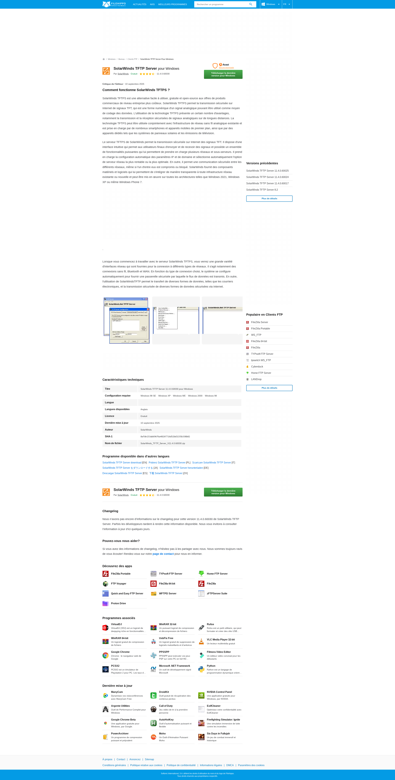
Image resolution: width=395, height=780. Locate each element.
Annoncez (135, 759)
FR (284, 4)
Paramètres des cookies (251, 765)
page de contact (163, 553)
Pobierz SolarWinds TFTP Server (167, 462)
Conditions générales (114, 765)
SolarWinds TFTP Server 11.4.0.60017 (267, 183)
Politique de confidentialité (181, 765)
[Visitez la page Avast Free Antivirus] (223, 66)
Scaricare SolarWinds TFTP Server (211, 462)
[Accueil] (103, 59)
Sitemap (149, 759)
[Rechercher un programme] (251, 4)
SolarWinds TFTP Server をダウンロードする (127, 468)
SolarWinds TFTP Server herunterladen (181, 468)
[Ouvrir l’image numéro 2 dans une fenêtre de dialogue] (226, 320)
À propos (107, 759)
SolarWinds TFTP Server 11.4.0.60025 (267, 170)
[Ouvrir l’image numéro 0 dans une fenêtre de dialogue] (126, 320)
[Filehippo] (114, 4)
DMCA (230, 765)
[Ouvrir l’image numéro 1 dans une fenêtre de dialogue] (176, 320)
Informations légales (211, 765)
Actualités (139, 4)
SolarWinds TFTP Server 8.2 (262, 189)
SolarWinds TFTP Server (146, 68)
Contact (121, 759)
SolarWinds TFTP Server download (121, 462)
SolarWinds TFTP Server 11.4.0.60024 (267, 177)
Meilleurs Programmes (172, 4)
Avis (152, 4)
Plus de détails (269, 198)
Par (121, 73)
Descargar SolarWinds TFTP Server (122, 473)
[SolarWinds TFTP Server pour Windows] (106, 71)
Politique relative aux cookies (146, 765)
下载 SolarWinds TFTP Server (165, 473)
